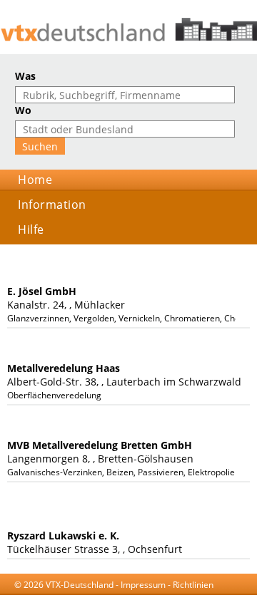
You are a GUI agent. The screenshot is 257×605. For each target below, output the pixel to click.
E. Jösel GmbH (41, 291)
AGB (109, 598)
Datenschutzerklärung (169, 598)
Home (35, 179)
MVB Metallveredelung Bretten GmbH (99, 445)
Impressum (143, 585)
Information (52, 204)
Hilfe (31, 229)
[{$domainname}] (128, 29)
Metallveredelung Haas (63, 368)
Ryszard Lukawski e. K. (63, 535)
